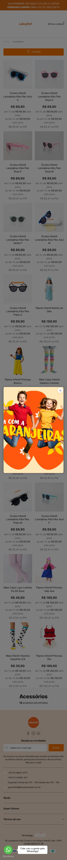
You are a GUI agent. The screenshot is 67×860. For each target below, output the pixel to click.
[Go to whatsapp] (8, 849)
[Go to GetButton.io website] (8, 856)
